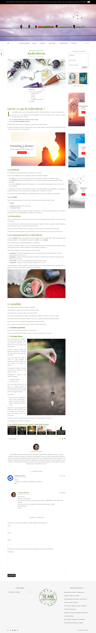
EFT (63, 265)
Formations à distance (35, 93)
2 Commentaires (40, 56)
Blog (34, 43)
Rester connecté (74, 65)
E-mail (9, 532)
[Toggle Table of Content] (41, 89)
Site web (9, 540)
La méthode (33, 94)
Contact (74, 43)
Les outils (32, 96)
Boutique (52, 43)
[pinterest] (12, 630)
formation (57, 228)
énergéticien (27, 129)
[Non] (94, 2)
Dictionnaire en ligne (36, 50)
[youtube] (15, 630)
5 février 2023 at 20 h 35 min (20, 477)
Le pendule (32, 101)
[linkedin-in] (17, 630)
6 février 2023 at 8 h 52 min (24, 494)
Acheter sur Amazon (78, 85)
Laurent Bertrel (13, 438)
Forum (42, 43)
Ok (88, 1)
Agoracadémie (24, 43)
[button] (1, 53)
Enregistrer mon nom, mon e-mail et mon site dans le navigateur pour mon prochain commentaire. (31, 549)
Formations (64, 43)
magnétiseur (17, 129)
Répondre (62, 475)
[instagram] (10, 630)
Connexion (84, 67)
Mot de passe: (72, 60)
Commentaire (11, 551)
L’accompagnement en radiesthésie (37, 99)
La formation (33, 98)
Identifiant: (71, 55)
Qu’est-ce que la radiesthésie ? (36, 91)
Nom (9, 525)
